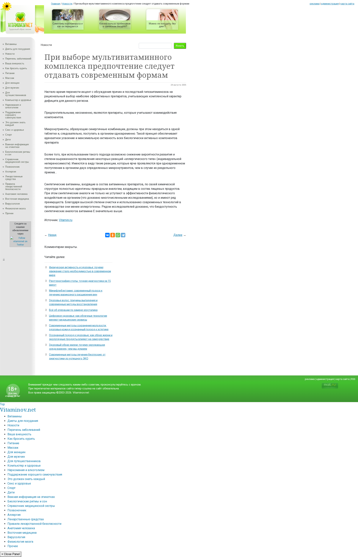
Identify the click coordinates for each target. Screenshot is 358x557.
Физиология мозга (15, 208)
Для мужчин (12, 87)
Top (2, 404)
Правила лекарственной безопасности (13, 186)
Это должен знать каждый (15, 123)
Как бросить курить (16, 68)
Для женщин (12, 82)
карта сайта (347, 3)
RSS (353, 379)
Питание (10, 73)
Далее (177, 235)
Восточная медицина (17, 198)
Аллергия (10, 171)
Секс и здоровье (14, 129)
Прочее (9, 213)
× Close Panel (10, 554)
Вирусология (12, 203)
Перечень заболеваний (18, 58)
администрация (330, 3)
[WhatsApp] (118, 235)
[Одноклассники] (112, 235)
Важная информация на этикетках (17, 145)
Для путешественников (15, 94)
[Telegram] (123, 235)
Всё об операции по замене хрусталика (73, 310)
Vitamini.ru (65, 220)
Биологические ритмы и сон (17, 153)
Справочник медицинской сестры (17, 160)
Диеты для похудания (17, 49)
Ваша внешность (14, 63)
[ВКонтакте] (107, 235)
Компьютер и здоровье (18, 100)
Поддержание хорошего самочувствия (13, 115)
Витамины (11, 44)
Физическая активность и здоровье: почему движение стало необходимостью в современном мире (80, 271)
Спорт (8, 134)
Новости (10, 53)
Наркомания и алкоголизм (13, 106)
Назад (52, 235)
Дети (8, 139)
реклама (314, 3)
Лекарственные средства (14, 177)
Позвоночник (12, 166)
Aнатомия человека (16, 194)
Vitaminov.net (18, 409)
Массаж (9, 78)
